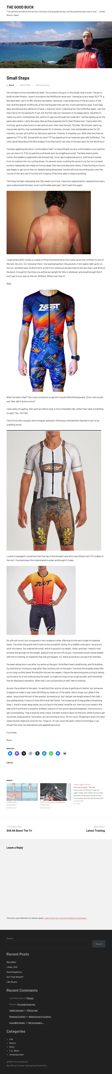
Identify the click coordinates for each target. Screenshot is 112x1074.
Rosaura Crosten (17, 1016)
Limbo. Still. (12, 967)
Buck (11, 85)
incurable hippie (17, 1022)
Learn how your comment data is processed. (65, 918)
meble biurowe (16, 1010)
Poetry (12, 1043)
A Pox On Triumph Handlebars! (53, 802)
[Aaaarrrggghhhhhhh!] (90, 794)
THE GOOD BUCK (20, 7)
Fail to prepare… (36, 1022)
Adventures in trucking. (40, 1016)
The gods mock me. (26, 1004)
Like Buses (12, 981)
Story (11, 1046)
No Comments (43, 85)
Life (11, 1039)
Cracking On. (12, 802)
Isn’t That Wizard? (15, 977)
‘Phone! (30, 998)
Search (10, 938)
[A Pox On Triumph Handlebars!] (55, 792)
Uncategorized (16, 1054)
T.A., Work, (14, 1050)
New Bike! (11, 962)
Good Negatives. (14, 972)
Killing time (32, 1010)
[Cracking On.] (22, 792)
